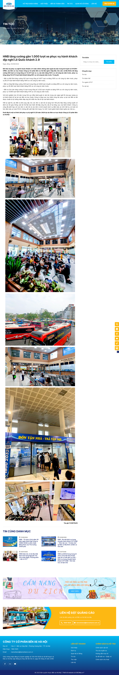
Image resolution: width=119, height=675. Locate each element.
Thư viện (74, 659)
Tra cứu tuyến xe (101, 650)
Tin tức (70, 4)
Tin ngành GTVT (87, 82)
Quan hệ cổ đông (82, 4)
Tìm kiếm (109, 62)
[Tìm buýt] (117, 348)
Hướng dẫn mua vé (102, 653)
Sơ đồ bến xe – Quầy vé (103, 656)
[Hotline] (117, 324)
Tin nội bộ (20, 28)
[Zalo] (117, 329)
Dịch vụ (73, 650)
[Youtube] (117, 338)
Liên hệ (94, 4)
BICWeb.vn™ (80, 672)
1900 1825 (14, 649)
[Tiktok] (117, 343)
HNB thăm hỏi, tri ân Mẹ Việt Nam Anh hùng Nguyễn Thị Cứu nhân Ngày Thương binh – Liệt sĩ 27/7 (29, 556)
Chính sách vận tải (102, 648)
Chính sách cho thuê (102, 659)
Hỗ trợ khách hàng (30, 4)
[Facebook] (117, 334)
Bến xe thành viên (57, 4)
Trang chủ (6, 28)
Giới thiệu (44, 4)
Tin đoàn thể (86, 78)
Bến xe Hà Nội (56, 672)
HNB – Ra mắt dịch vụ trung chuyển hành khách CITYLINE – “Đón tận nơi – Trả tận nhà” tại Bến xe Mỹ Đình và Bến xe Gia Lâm (68, 543)
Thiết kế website (68, 672)
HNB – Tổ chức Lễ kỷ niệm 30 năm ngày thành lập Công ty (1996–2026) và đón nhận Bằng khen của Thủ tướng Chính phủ (29, 543)
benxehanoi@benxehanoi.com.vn (22, 652)
